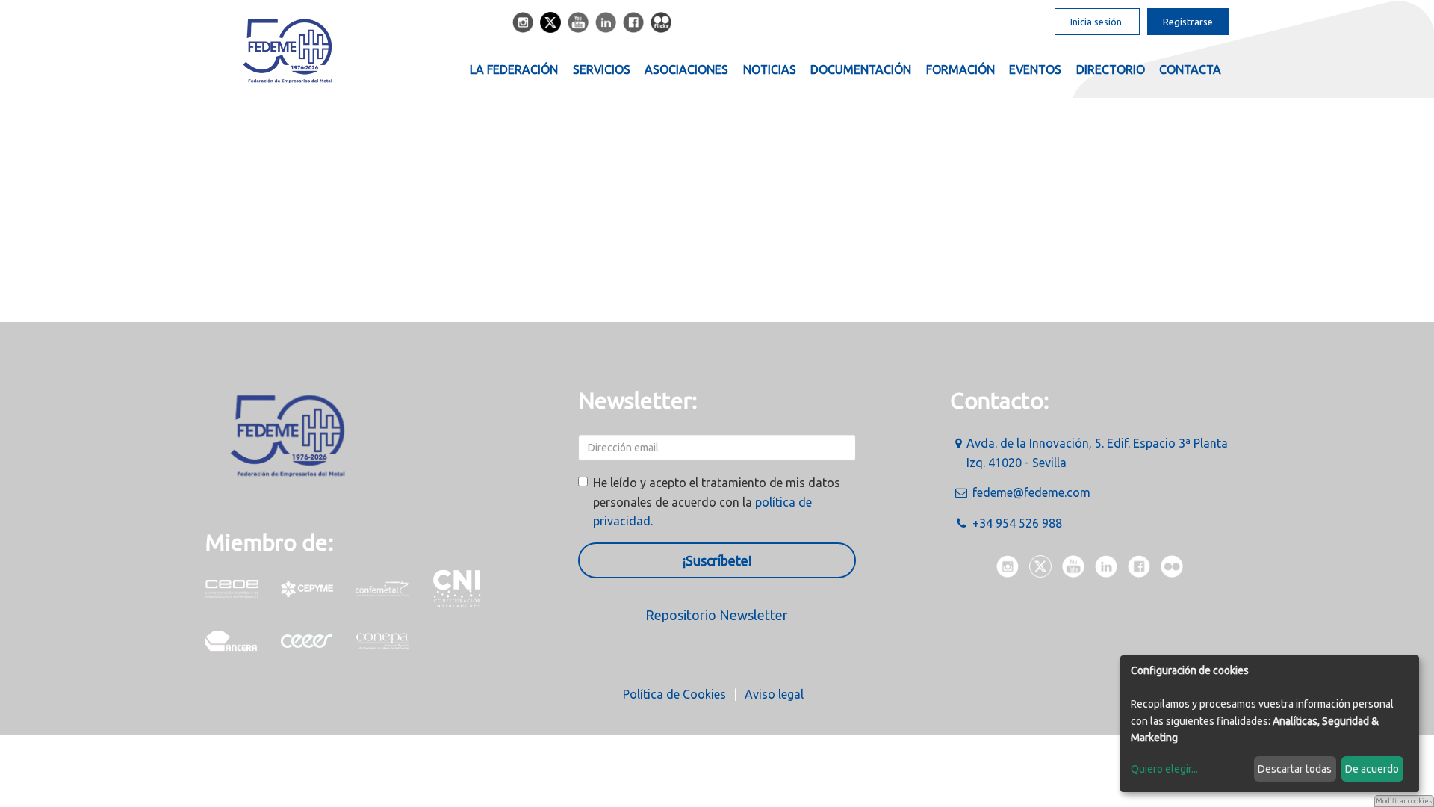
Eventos (1035, 69)
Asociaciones (686, 69)
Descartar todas (1295, 769)
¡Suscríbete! (717, 560)
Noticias (769, 69)
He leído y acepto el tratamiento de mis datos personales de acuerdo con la (716, 502)
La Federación (514, 69)
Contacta (1190, 69)
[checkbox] (583, 481)
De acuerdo (1372, 769)
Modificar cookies (1404, 801)
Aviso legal (774, 694)
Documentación (860, 69)
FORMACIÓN (960, 69)
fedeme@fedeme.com (1031, 492)
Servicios (601, 69)
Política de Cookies (674, 694)
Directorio (1110, 69)
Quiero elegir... (1164, 769)
